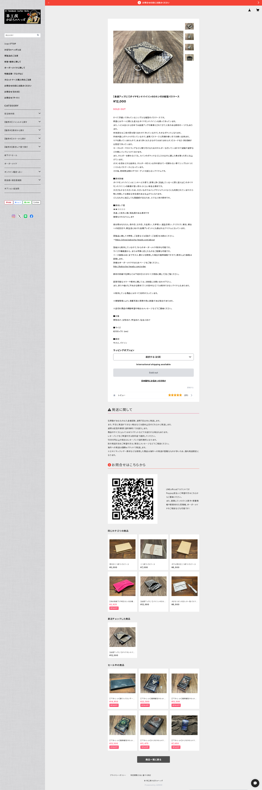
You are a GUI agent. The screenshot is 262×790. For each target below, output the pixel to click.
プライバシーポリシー (118, 775)
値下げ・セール (10, 155)
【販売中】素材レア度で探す (16, 147)
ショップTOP (10, 44)
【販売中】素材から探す (14, 130)
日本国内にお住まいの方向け (153, 381)
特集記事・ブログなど (13, 74)
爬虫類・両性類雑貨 (13, 180)
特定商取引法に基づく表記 (140, 775)
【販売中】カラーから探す (15, 138)
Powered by (150, 785)
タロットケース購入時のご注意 (17, 80)
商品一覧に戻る (153, 759)
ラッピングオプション (123, 350)
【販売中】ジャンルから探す (15, 122)
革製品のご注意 (11, 56)
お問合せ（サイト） (12, 98)
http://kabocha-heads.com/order (129, 266)
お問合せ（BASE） (12, 92)
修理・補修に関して (12, 62)
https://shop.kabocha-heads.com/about (135, 240)
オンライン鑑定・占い (13, 172)
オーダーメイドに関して (14, 68)
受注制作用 (9, 114)
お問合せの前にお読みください (18, 86)
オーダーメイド (10, 163)
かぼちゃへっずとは (12, 50)
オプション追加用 (11, 188)
